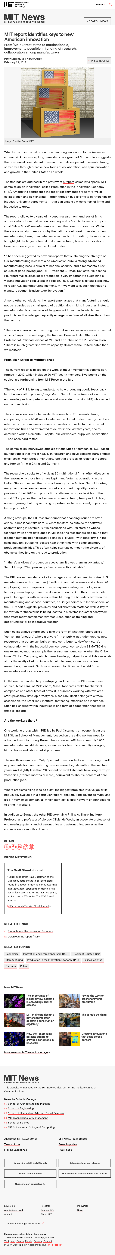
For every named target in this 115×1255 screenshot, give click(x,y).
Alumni (8, 1214)
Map (12, 1241)
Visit (6, 1241)
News (80, 1210)
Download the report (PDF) (24, 936)
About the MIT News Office (20, 1138)
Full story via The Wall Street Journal (29, 906)
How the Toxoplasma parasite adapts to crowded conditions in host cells (40, 1038)
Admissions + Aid (13, 1210)
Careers (38, 1241)
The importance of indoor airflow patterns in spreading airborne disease (40, 1000)
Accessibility (20, 1244)
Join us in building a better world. (23, 1223)
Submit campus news (30, 1173)
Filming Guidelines (15, 1149)
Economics (12, 953)
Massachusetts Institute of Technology (25, 1234)
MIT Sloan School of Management (28, 1117)
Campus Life (47, 1210)
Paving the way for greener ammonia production (92, 998)
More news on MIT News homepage (26, 1052)
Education (9, 1206)
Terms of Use (12, 1144)
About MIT (46, 1214)
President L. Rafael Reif (86, 953)
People (28, 1241)
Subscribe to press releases (84, 1163)
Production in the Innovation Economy (30, 931)
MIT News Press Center (73, 1138)
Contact (47, 1241)
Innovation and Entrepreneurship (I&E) (45, 953)
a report (68, 182)
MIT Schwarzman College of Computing (31, 1127)
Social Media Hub (37, 1244)
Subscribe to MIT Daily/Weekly (30, 1163)
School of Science (18, 1122)
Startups (11, 966)
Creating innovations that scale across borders (94, 1036)
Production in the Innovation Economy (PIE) (53, 959)
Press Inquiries (68, 1144)
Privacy (8, 1244)
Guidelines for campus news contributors (84, 1173)
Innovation (82, 1206)
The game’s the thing (93, 1014)
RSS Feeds (65, 1149)
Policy (23, 966)
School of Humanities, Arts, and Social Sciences (36, 1113)
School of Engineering (21, 1108)
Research (45, 1206)
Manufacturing (14, 959)
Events (20, 1241)
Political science (93, 959)
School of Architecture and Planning (29, 1103)
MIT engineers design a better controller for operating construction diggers (40, 1019)
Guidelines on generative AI (30, 1184)
